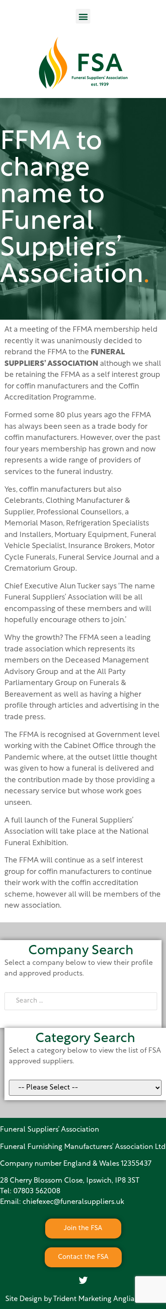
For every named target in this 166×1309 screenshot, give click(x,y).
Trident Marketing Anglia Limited (107, 1299)
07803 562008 (36, 1191)
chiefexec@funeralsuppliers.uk (73, 1202)
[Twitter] (83, 1280)
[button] (83, 16)
